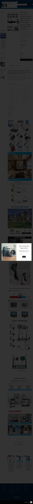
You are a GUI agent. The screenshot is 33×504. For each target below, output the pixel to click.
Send (24, 256)
